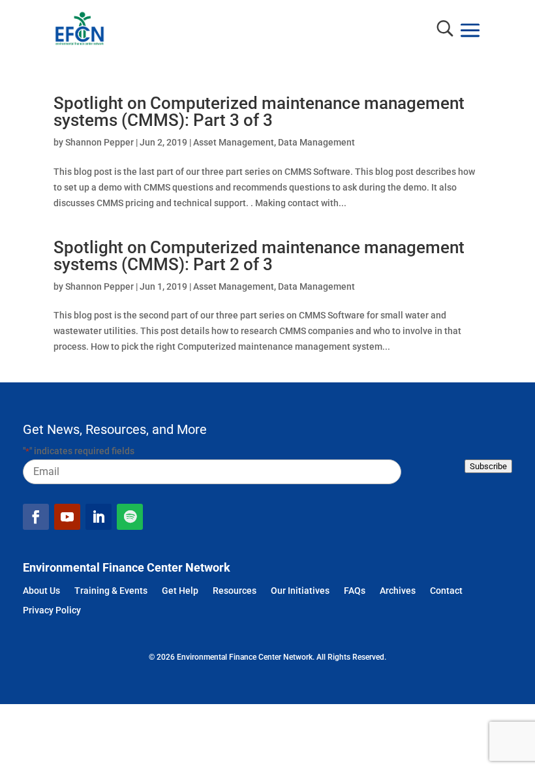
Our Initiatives (300, 591)
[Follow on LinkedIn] (98, 517)
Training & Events (110, 591)
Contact (446, 591)
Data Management (316, 142)
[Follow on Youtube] (67, 517)
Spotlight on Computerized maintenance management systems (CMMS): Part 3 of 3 (259, 112)
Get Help (180, 591)
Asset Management (233, 142)
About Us (41, 591)
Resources (234, 591)
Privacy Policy (52, 611)
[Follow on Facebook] (36, 517)
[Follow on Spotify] (130, 517)
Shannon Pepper (99, 142)
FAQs (354, 591)
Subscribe (488, 466)
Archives (398, 591)
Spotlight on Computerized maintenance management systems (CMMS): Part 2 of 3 (259, 256)
